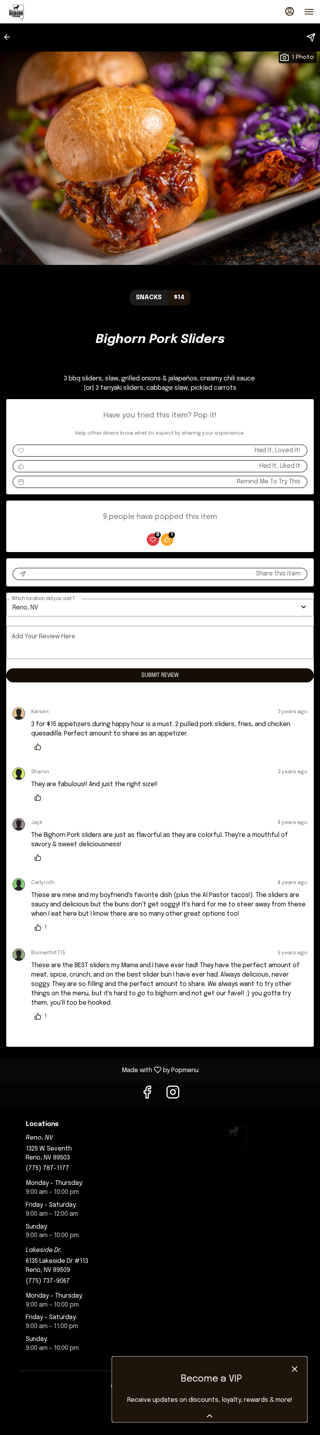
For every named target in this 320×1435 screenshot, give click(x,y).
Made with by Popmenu (102, 1070)
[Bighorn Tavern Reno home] (41, 11)
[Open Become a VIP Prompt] (209, 1416)
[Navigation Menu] (309, 11)
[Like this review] (39, 747)
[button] (9, 37)
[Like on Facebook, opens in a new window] (147, 1095)
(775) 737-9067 (48, 1281)
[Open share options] (311, 37)
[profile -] (289, 11)
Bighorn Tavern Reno (233, 1138)
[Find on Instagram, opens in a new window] (173, 1095)
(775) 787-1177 (47, 1168)
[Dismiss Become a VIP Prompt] (294, 1369)
